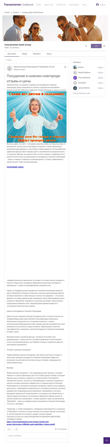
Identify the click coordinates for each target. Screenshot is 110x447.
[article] (37, 252)
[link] (12, 54)
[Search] (86, 46)
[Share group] (104, 46)
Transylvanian (13, 4)
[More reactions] (15, 429)
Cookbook (27, 4)
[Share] (65, 67)
